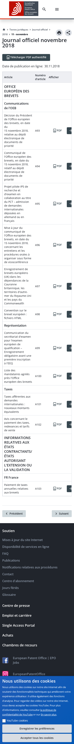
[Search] (45, 9)
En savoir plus (48, 714)
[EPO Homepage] (23, 9)
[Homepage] (4, 29)
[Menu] (57, 9)
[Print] (59, 32)
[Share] (68, 32)
